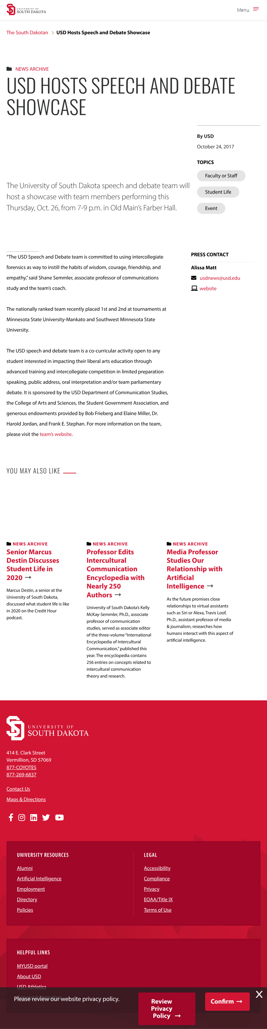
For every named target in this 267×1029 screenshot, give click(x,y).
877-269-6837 (21, 774)
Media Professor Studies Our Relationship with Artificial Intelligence (195, 568)
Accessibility (157, 868)
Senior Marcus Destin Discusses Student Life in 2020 (33, 564)
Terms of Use (158, 910)
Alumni (25, 868)
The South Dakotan (27, 32)
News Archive (32, 69)
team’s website (55, 434)
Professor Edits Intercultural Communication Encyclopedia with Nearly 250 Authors (116, 573)
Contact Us (18, 789)
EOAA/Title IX (158, 899)
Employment (31, 889)
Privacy (152, 889)
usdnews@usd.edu (220, 278)
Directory (27, 899)
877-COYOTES (21, 767)
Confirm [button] (222, 1001)
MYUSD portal (32, 966)
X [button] (259, 994)
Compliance (157, 878)
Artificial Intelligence (39, 878)
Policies (25, 910)
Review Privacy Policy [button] (161, 1008)
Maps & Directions (26, 799)
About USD (29, 976)
